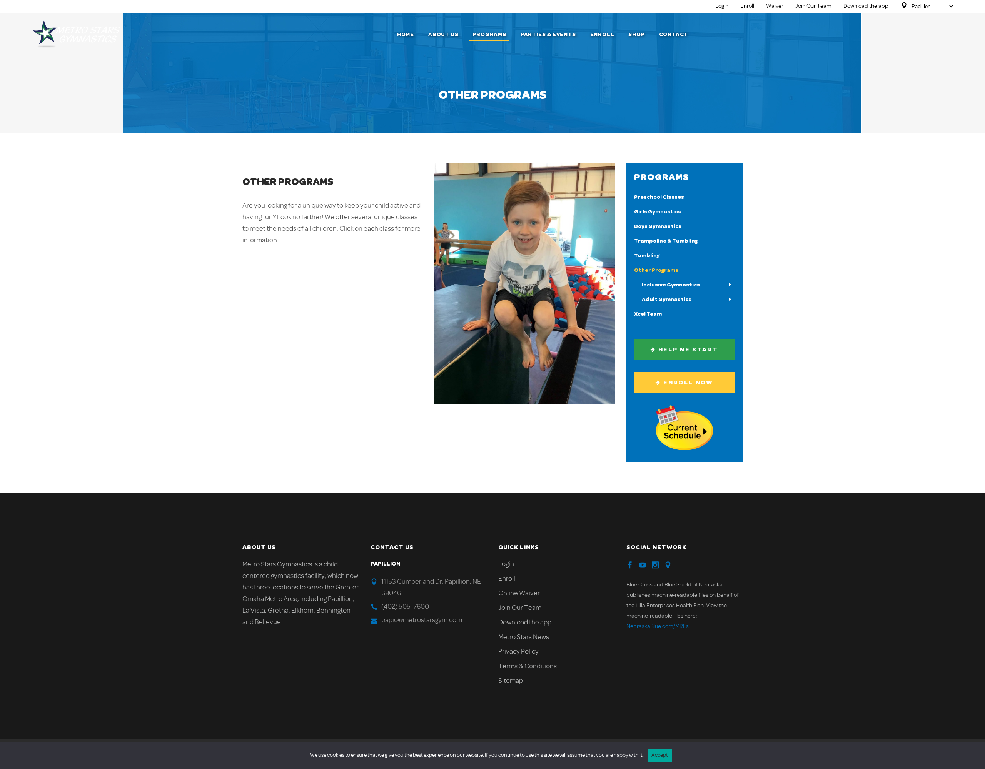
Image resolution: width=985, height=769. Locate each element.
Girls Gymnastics (657, 212)
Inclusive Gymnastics (671, 285)
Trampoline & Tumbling (666, 241)
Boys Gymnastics (657, 226)
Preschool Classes (659, 197)
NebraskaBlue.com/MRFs (657, 626)
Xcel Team (648, 314)
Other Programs (656, 270)
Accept (659, 755)
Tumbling (646, 255)
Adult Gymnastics (666, 299)
